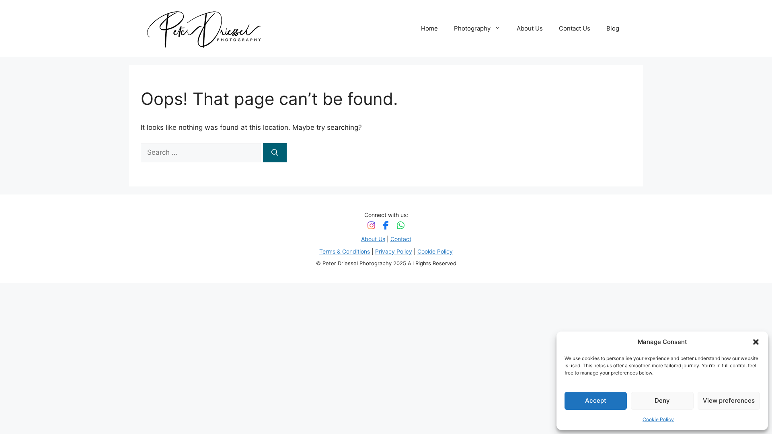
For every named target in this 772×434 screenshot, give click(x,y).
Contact (400, 238)
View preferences (729, 400)
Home (429, 28)
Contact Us (574, 28)
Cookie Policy (658, 419)
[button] (756, 342)
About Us (530, 28)
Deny (662, 400)
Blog (612, 28)
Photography (472, 28)
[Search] (275, 152)
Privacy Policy (393, 251)
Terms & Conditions (344, 251)
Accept (595, 400)
